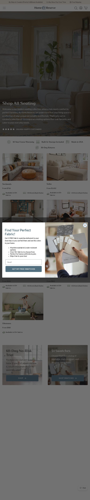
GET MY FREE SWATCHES (23, 269)
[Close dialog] (85, 225)
